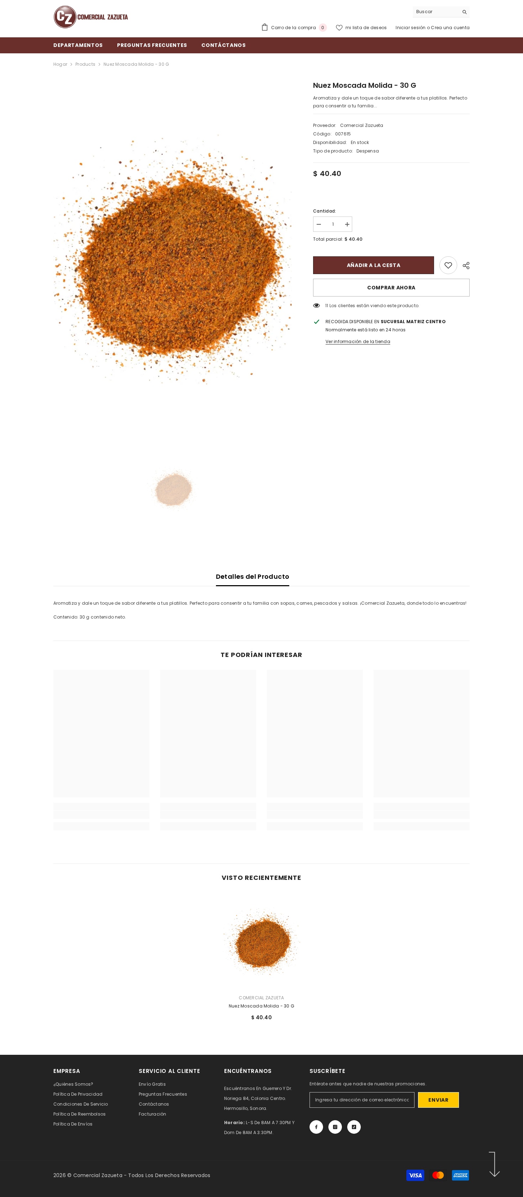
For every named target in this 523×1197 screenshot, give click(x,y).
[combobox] (436, 11)
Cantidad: (324, 211)
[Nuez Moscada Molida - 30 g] (261, 941)
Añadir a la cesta (374, 265)
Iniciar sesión (411, 28)
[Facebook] (316, 1127)
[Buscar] (441, 11)
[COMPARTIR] (463, 265)
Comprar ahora (391, 287)
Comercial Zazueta (362, 125)
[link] (448, 265)
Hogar (60, 64)
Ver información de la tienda (358, 341)
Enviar (438, 1100)
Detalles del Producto (253, 576)
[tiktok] (354, 1127)
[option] (172, 256)
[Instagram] (335, 1127)
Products (85, 64)
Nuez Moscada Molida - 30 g (261, 1006)
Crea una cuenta (450, 28)
